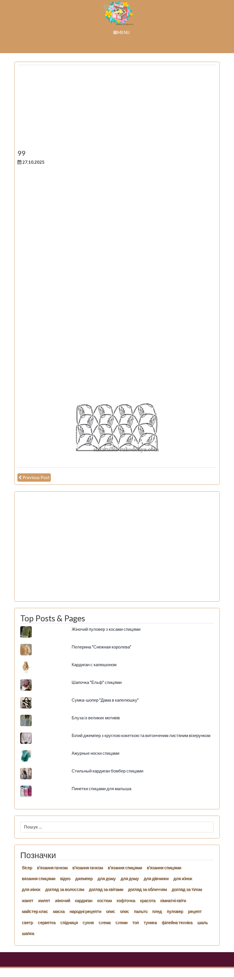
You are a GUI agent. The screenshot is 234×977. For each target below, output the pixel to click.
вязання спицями (38, 878)
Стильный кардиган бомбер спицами (107, 770)
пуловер (175, 911)
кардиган (83, 900)
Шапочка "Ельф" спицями (97, 682)
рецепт (194, 911)
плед (157, 911)
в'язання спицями (125, 867)
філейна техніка (177, 922)
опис (110, 911)
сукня (88, 922)
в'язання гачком (52, 867)
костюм (104, 900)
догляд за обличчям (147, 889)
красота (147, 900)
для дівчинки (156, 878)
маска (58, 911)
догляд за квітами (106, 889)
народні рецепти (85, 911)
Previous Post (36, 477)
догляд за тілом (187, 889)
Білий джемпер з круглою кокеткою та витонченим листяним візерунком (141, 735)
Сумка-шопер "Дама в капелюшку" (105, 699)
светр (27, 922)
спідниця (69, 922)
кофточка (125, 900)
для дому (106, 878)
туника (150, 922)
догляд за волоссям (64, 889)
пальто (140, 911)
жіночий (62, 900)
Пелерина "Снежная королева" (101, 646)
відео (65, 878)
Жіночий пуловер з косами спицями (106, 629)
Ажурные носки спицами (95, 753)
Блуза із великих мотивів (96, 717)
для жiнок (182, 878)
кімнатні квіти (173, 900)
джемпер (83, 878)
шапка (28, 933)
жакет (27, 900)
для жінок (31, 889)
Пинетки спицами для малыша (101, 788)
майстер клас (35, 911)
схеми (121, 922)
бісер (27, 867)
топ (135, 922)
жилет (44, 900)
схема (104, 922)
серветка (46, 922)
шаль (202, 922)
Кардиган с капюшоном (94, 664)
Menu (123, 32)
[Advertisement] (117, 109)
